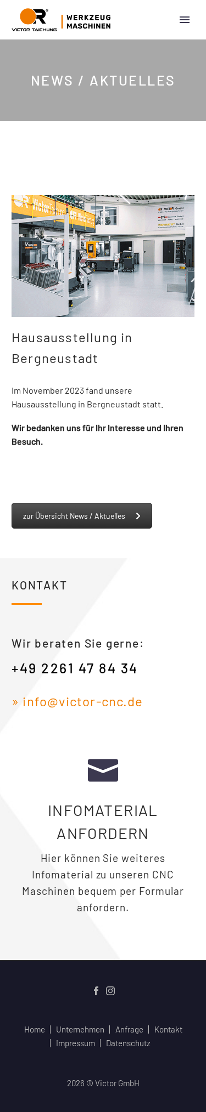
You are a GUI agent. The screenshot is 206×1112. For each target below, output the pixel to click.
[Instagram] (110, 990)
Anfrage (129, 1029)
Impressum (75, 1043)
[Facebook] (96, 990)
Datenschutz (128, 1043)
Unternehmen (80, 1029)
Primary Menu (184, 20)
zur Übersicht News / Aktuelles (74, 515)
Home (34, 1029)
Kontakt (168, 1029)
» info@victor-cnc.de (77, 701)
